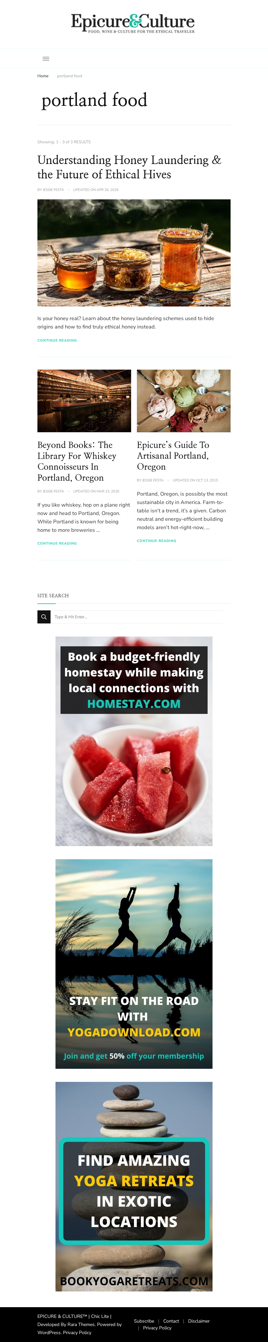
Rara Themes (81, 1324)
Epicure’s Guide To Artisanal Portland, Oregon (173, 456)
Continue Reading (57, 340)
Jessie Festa (53, 190)
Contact (171, 1321)
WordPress (49, 1332)
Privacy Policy (77, 1332)
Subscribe (144, 1321)
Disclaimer (199, 1321)
